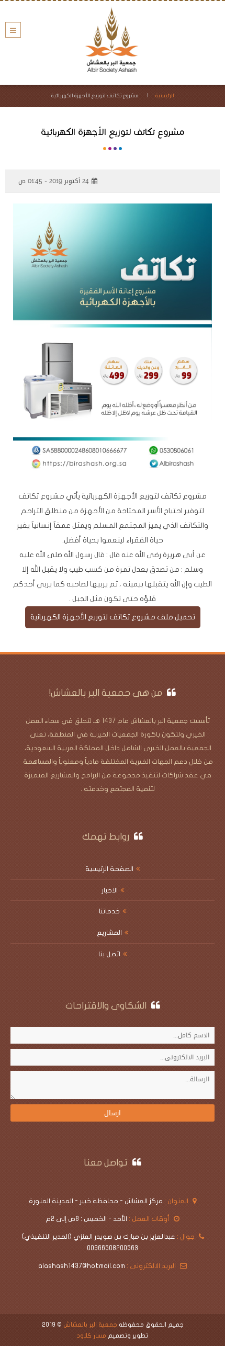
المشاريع (109, 932)
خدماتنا (109, 911)
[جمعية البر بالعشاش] (112, 40)
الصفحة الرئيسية (109, 869)
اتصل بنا (109, 954)
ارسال (112, 1112)
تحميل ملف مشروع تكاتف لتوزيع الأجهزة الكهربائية (112, 617)
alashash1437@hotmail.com (81, 1266)
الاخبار (110, 890)
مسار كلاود (91, 1335)
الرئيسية (164, 95)
